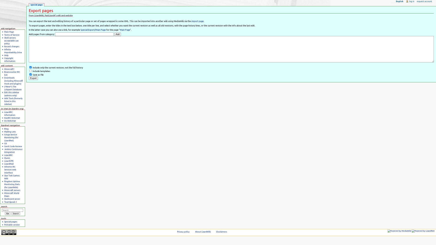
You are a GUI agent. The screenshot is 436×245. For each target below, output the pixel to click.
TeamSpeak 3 (10, 202)
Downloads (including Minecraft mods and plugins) (13, 81)
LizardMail (9, 164)
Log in (411, 1)
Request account (424, 1)
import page (197, 21)
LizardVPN (8, 161)
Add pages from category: (41, 34)
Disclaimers (221, 232)
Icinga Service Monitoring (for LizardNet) (11, 137)
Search (4, 206)
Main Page (125, 30)
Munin (7, 158)
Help (6, 55)
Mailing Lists (10, 131)
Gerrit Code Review (13, 146)
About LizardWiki (203, 232)
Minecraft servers (12, 190)
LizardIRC (8, 155)
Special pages (10, 221)
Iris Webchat (10, 121)
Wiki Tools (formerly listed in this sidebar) (13, 101)
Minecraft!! (9, 69)
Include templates (41, 71)
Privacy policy (183, 232)
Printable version (12, 225)
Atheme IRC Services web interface (10, 170)
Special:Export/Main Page (93, 30)
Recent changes (11, 46)
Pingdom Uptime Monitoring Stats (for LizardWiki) (12, 184)
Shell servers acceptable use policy (11, 41)
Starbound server (12, 199)
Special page (36, 5)
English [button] (399, 1)
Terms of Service (11, 35)
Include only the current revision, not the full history (58, 67)
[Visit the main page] (13, 13)
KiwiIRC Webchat (12, 118)
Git (5, 143)
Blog (6, 129)
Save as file (38, 75)
